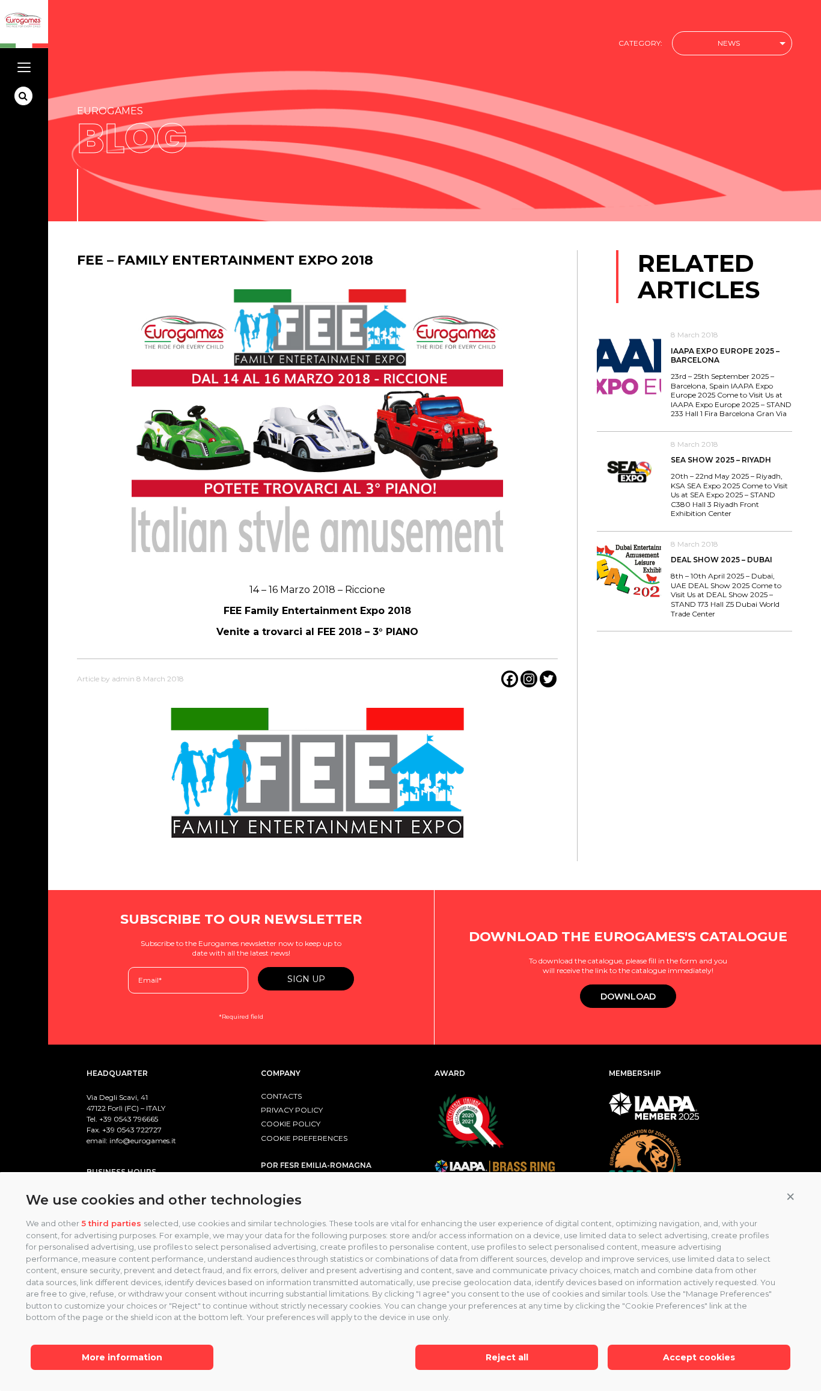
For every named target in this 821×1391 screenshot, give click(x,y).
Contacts (281, 1096)
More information (122, 1357)
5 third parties (111, 1223)
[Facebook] (509, 679)
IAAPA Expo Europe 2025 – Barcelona (725, 355)
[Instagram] (528, 679)
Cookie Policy (290, 1123)
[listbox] (732, 43)
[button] (790, 1197)
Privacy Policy (292, 1109)
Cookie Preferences (304, 1138)
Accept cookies (699, 1357)
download (628, 996)
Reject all (507, 1357)
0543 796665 (136, 1118)
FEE (233, 610)
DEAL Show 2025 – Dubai (721, 559)
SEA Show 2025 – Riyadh (721, 459)
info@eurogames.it (142, 1140)
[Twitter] (548, 679)
